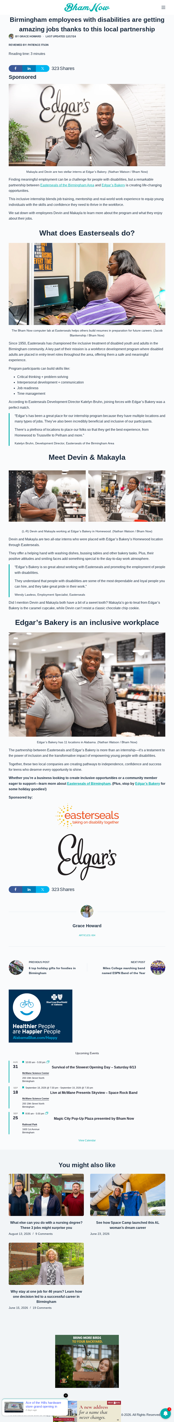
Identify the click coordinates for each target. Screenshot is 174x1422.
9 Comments (44, 1233)
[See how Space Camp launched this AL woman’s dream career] (127, 1195)
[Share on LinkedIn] (29, 68)
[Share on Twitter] (42, 68)
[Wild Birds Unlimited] (87, 1361)
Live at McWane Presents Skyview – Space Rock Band (94, 1092)
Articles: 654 (87, 935)
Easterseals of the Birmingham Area (67, 185)
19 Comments (42, 1307)
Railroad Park (29, 1124)
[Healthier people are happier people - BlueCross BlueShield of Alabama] (40, 1016)
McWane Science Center (35, 1073)
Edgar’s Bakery (113, 185)
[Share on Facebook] (15, 68)
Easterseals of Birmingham (89, 783)
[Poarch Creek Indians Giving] (87, 1411)
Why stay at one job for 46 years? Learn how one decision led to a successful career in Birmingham (46, 1297)
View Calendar (87, 1140)
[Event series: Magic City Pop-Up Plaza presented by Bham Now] (46, 1113)
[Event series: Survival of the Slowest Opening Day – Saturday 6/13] (47, 1062)
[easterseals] (87, 816)
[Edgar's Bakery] (87, 857)
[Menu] (163, 7)
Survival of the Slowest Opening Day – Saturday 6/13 (94, 1067)
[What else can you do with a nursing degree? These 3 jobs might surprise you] (46, 1195)
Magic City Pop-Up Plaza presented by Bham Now (94, 1118)
